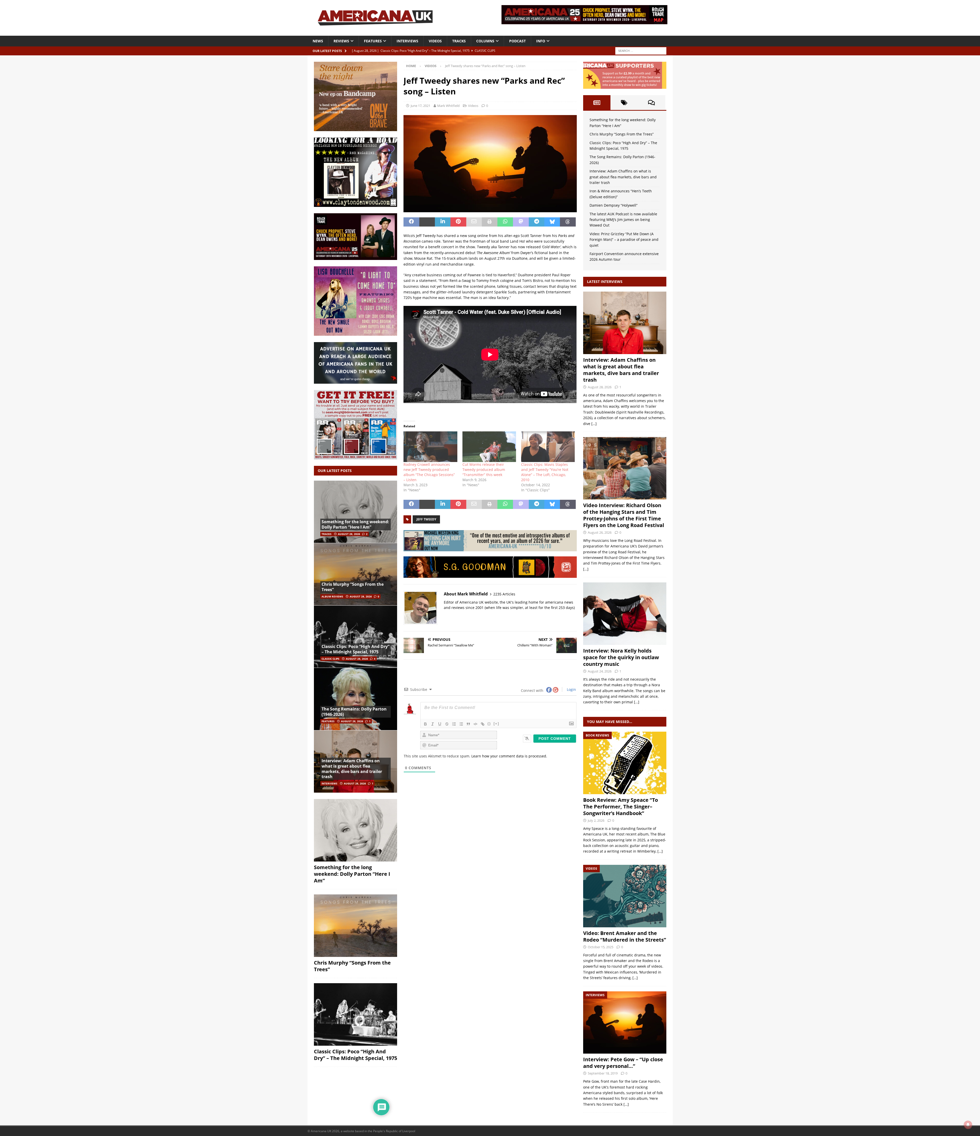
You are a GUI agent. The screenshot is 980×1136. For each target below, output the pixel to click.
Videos (435, 41)
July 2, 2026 (596, 820)
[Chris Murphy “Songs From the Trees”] (355, 574)
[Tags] (624, 102)
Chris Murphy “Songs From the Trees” (353, 586)
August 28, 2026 (349, 534)
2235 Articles (504, 594)
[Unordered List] (461, 724)
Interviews (407, 41)
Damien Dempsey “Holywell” (614, 205)
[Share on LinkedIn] (442, 222)
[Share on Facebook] (411, 222)
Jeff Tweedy (426, 519)
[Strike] (446, 724)
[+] (496, 724)
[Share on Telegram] (536, 222)
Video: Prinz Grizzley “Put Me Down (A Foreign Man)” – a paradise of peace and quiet (624, 239)
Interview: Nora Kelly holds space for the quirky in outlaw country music (621, 657)
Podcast (517, 41)
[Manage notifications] (968, 1125)
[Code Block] (475, 724)
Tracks (459, 41)
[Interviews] (624, 323)
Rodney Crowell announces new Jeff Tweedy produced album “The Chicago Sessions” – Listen (429, 472)
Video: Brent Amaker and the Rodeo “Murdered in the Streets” (624, 936)
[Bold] (425, 724)
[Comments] (651, 102)
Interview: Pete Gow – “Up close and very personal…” (623, 1062)
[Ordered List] (454, 724)
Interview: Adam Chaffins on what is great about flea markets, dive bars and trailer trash (352, 768)
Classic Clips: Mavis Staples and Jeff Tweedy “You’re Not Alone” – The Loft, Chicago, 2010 (544, 472)
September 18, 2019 (603, 1073)
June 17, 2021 (420, 105)
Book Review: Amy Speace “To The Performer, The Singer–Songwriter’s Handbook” (620, 806)
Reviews (341, 41)
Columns (485, 41)
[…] (594, 423)
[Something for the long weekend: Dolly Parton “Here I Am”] (355, 512)
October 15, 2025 (600, 947)
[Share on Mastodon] (521, 222)
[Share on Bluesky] (552, 222)
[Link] (482, 724)
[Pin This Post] (458, 222)
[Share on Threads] (567, 222)
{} (489, 724)
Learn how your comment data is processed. (509, 756)
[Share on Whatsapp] (505, 222)
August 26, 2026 (599, 532)
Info (540, 41)
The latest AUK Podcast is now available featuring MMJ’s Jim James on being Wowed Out (623, 219)
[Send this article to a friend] (474, 222)
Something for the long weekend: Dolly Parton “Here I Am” (355, 524)
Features (373, 41)
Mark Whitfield (448, 105)
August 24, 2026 (599, 671)
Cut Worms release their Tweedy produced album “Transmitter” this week (483, 469)
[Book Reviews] (624, 763)
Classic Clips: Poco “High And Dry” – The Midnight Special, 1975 (355, 649)
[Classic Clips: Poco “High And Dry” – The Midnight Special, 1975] (355, 636)
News (318, 41)
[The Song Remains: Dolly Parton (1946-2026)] (355, 699)
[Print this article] (489, 222)
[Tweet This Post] (427, 222)
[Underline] (439, 724)
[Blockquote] (468, 724)
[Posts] (596, 102)
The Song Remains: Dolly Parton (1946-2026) (354, 711)
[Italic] (432, 724)
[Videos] (624, 896)
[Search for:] (640, 50)
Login (571, 689)
